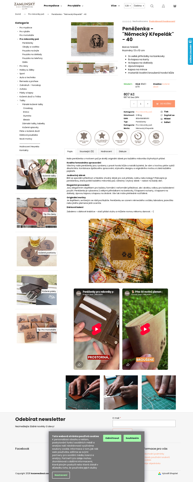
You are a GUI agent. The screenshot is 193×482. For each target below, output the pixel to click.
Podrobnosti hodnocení (162, 21)
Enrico (26, 111)
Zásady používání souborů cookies (157, 458)
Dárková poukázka (29, 135)
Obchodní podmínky (154, 453)
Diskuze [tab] (122, 151)
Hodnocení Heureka (29, 146)
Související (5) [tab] (87, 151)
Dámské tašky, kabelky (33, 123)
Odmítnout (112, 438)
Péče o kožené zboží (30, 131)
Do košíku (165, 103)
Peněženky (27, 43)
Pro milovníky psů (29, 39)
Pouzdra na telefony (32, 58)
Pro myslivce (26, 27)
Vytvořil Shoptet (170, 473)
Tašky (22, 100)
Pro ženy (24, 66)
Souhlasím (132, 438)
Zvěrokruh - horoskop (30, 85)
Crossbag (28, 108)
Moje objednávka (152, 463)
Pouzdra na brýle (30, 50)
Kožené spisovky (30, 127)
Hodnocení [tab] (106, 151)
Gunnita (27, 115)
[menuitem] (53, 5)
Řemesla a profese (29, 81)
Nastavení (61, 475)
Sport (22, 73)
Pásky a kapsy (26, 92)
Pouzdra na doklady (32, 54)
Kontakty (24, 150)
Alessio (26, 119)
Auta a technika (27, 77)
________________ (30, 142)
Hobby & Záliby (27, 69)
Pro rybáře (25, 31)
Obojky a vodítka (30, 46)
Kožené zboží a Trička (30, 96)
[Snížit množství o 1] (133, 103)
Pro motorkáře (27, 35)
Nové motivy (26, 138)
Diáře (25, 62)
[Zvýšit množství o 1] (147, 103)
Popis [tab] (70, 151)
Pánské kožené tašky (32, 104)
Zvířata (23, 89)
